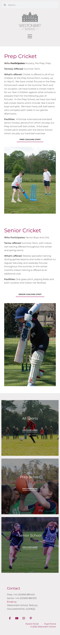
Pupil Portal (50, 624)
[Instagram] (24, 618)
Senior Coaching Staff (30, 294)
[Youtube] (17, 618)
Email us (11, 601)
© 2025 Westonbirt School (43, 626)
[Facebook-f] (10, 618)
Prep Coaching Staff (30, 139)
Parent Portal (32, 624)
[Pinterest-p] (30, 618)
